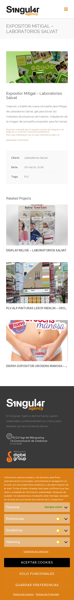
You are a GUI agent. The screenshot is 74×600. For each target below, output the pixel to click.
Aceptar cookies (37, 562)
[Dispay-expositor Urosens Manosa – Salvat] (37, 340)
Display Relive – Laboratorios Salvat (36, 250)
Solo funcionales (37, 574)
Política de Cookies (23, 594)
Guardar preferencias (37, 585)
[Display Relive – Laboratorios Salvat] (37, 224)
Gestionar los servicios (36, 551)
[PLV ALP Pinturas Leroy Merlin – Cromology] (37, 282)
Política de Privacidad (47, 594)
